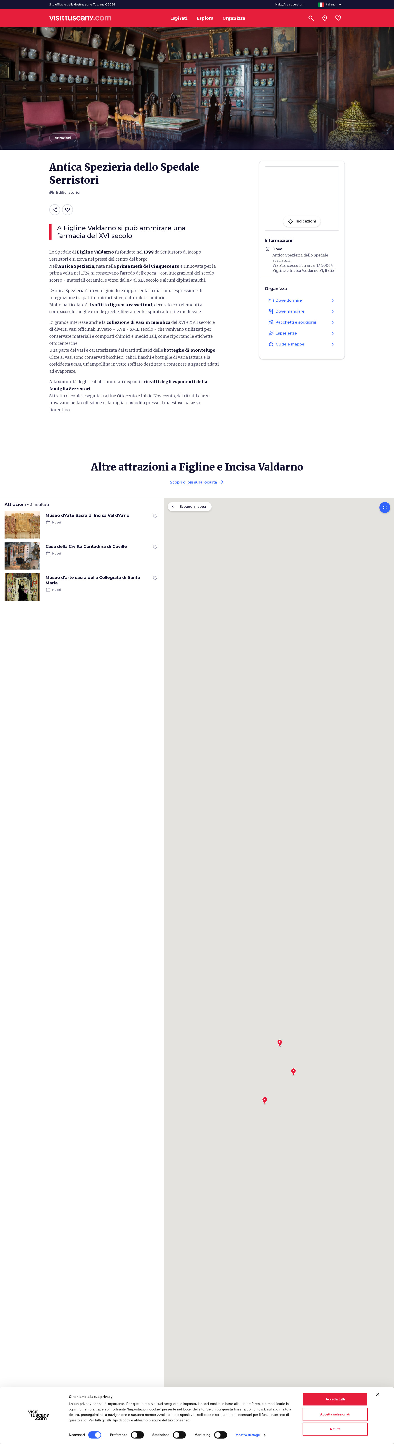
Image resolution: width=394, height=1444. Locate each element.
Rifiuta (335, 1429)
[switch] (137, 1435)
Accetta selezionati (335, 1414)
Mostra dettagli (248, 1435)
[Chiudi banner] (377, 1394)
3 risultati (39, 504)
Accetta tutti (335, 1399)
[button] (279, 1041)
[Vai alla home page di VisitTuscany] (80, 18)
